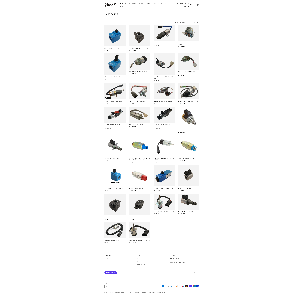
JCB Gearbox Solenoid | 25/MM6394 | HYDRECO (162, 125)
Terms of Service (141, 264)
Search (106, 259)
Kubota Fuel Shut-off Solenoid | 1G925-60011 (164, 211)
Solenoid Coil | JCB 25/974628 (185, 130)
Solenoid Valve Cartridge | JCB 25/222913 (114, 158)
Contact (139, 259)
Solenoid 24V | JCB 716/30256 (136, 188)
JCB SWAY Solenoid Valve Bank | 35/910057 (164, 188)
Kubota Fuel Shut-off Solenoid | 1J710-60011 (139, 240)
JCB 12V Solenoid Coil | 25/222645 (112, 217)
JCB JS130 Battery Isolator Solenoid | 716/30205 (186, 43)
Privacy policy (137, 292)
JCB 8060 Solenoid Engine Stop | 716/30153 (188, 101)
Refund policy (140, 267)
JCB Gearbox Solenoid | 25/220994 (186, 211)
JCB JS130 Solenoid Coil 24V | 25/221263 (138, 48)
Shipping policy (152, 292)
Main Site (139, 261)
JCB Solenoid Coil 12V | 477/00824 (112, 48)
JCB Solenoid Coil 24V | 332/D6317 (186, 188)
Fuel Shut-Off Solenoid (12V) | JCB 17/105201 (188, 158)
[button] (123, 3)
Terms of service (144, 292)
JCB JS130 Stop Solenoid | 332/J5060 (162, 43)
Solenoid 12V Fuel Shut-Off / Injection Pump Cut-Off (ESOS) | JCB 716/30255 (139, 159)
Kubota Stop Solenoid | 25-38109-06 (112, 240)
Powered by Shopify (121, 292)
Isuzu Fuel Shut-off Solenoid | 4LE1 (137, 124)
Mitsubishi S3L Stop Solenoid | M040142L (163, 101)
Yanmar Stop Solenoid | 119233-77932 (137, 101)
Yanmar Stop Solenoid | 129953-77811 (113, 101)
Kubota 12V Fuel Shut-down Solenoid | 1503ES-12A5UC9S (187, 72)
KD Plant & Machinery (112, 292)
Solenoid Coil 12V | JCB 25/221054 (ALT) (113, 188)
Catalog (106, 261)
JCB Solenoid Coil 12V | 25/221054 (112, 77)
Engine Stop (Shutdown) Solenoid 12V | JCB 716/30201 (164, 159)
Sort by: (176, 22)
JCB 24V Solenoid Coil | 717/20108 (137, 217)
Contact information (161, 292)
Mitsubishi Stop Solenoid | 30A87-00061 (138, 71)
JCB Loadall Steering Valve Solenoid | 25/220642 (113, 125)
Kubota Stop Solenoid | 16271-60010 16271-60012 (164, 77)
